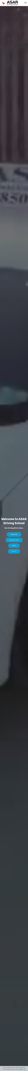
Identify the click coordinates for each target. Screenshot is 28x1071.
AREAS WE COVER (14, 540)
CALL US (14, 551)
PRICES (14, 545)
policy (21, 1069)
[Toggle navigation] (25, 2)
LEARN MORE (14, 534)
